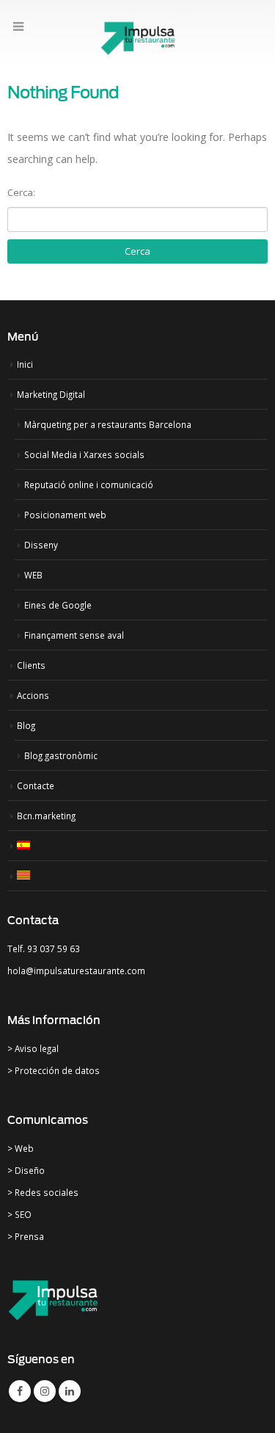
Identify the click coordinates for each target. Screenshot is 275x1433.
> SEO (19, 1214)
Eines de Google (58, 605)
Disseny (41, 545)
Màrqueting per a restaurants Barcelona (107, 424)
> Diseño (26, 1170)
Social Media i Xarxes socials (84, 454)
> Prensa (25, 1236)
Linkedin (70, 1391)
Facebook (20, 1391)
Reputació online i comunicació (88, 484)
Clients (31, 665)
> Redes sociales (42, 1192)
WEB (33, 575)
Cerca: (21, 192)
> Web (20, 1148)
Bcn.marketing (46, 815)
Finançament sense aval (74, 635)
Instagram (45, 1391)
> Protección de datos (53, 1070)
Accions (33, 695)
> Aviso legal (33, 1048)
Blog (26, 725)
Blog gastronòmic (61, 755)
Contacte (35, 785)
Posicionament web (65, 514)
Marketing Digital (51, 394)
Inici (25, 364)
